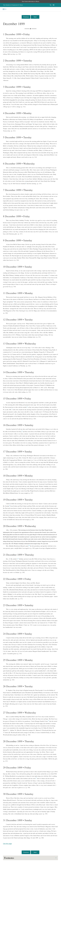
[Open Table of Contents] (5, 9)
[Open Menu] (53, 5)
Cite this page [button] (7, 843)
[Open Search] (50, 4)
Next (35, 17)
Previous (26, 17)
